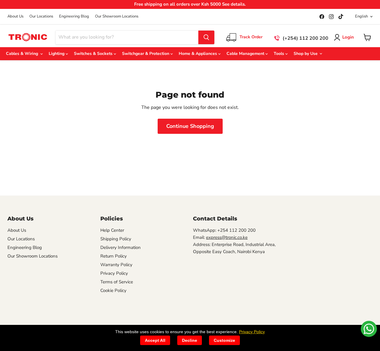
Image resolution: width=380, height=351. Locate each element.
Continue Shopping (190, 126)
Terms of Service (116, 282)
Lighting (57, 53)
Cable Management (246, 53)
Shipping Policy (115, 239)
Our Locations (41, 16)
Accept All (155, 340)
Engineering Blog (74, 16)
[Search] (206, 37)
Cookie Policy (113, 290)
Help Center (112, 230)
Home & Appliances (198, 53)
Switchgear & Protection (146, 53)
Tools (279, 53)
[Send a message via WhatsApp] (369, 329)
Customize (224, 340)
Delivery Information (120, 247)
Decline (189, 340)
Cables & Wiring (23, 53)
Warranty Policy (116, 265)
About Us (15, 16)
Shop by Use (306, 53)
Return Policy (113, 256)
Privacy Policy (114, 273)
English (361, 16)
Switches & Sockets (94, 53)
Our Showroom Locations (116, 16)
